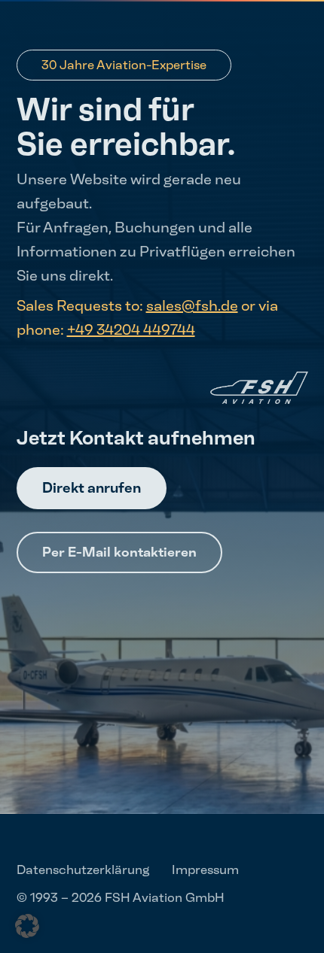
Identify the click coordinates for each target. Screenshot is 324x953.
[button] (27, 926)
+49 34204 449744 (131, 329)
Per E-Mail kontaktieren (119, 552)
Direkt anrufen (91, 487)
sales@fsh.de (192, 305)
